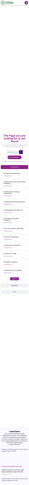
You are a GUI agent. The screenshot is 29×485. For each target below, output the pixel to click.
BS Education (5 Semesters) (12, 245)
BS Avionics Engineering (11, 237)
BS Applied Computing (10, 262)
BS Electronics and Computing (13, 270)
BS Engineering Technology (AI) (13, 210)
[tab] (14, 167)
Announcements (6, 466)
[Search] (21, 152)
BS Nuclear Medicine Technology (13, 228)
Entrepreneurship (14, 466)
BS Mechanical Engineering (12, 173)
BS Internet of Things (10, 253)
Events (20, 466)
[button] (14, 278)
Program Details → (8, 176)
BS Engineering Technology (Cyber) (14, 202)
